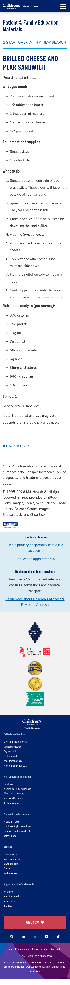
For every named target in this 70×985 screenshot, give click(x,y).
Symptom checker (12, 746)
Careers (7, 868)
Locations (8, 784)
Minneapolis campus (14, 798)
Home (10, 949)
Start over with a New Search (36, 42)
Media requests (11, 873)
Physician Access (12, 821)
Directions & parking (14, 793)
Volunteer (8, 891)
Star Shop (8, 905)
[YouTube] (46, 936)
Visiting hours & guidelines (17, 788)
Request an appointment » (35, 559)
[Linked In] (23, 936)
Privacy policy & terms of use (31, 949)
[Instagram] (35, 936)
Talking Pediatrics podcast (17, 830)
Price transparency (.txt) (15, 765)
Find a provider (11, 755)
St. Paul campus (12, 803)
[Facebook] (11, 936)
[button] (63, 7)
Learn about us (11, 854)
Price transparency (13, 760)
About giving (10, 901)
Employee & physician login (17, 826)
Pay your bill (10, 751)
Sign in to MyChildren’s (15, 741)
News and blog (11, 863)
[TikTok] (58, 936)
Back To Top (17, 446)
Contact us (57, 949)
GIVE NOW (32, 922)
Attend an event (11, 896)
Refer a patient (11, 835)
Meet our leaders (12, 859)
